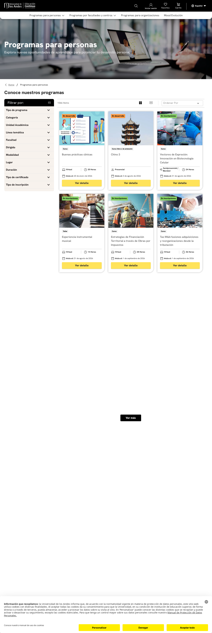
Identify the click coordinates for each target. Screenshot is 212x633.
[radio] (140, 102)
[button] (29, 110)
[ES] (199, 6)
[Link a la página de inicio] (12, 84)
